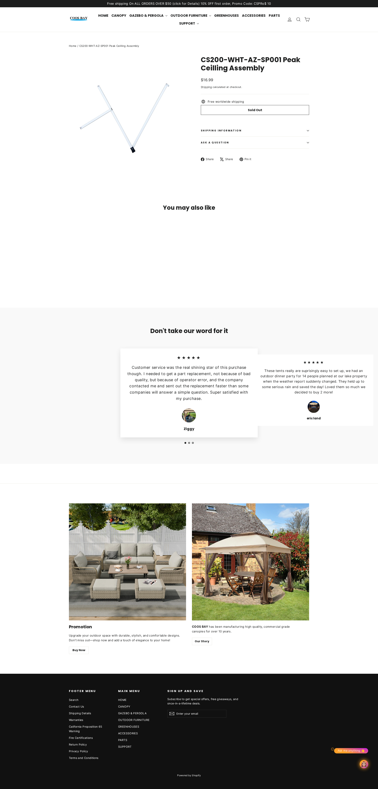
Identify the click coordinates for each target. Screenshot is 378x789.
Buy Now (78, 650)
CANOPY (118, 15)
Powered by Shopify (189, 775)
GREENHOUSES (226, 15)
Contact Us (76, 706)
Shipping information (221, 130)
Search (73, 699)
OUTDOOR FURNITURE (189, 15)
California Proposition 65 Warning (85, 729)
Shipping (206, 87)
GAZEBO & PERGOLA (146, 15)
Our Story (202, 641)
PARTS (274, 15)
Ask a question (215, 142)
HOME (103, 15)
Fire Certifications (81, 737)
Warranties (76, 720)
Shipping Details (80, 713)
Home (73, 45)
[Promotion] (127, 561)
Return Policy (78, 744)
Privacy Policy (78, 751)
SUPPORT (187, 23)
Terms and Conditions (83, 757)
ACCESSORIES (254, 15)
